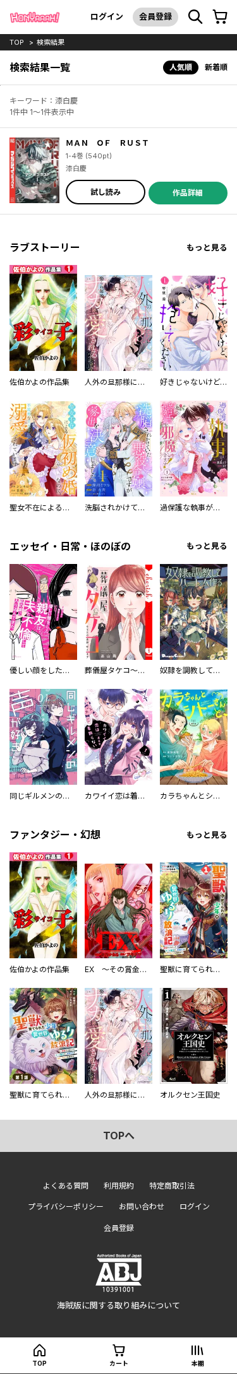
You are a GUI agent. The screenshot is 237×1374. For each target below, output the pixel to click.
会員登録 (155, 16)
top (16, 42)
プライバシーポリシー (66, 1206)
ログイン (106, 16)
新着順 (216, 67)
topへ (119, 1135)
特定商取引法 (172, 1185)
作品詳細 (188, 192)
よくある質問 (65, 1185)
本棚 (197, 1363)
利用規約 (119, 1185)
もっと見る (207, 247)
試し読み (105, 192)
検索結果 (50, 42)
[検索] (195, 17)
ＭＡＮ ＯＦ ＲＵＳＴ (107, 143)
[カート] (220, 17)
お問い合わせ (141, 1206)
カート (118, 1363)
